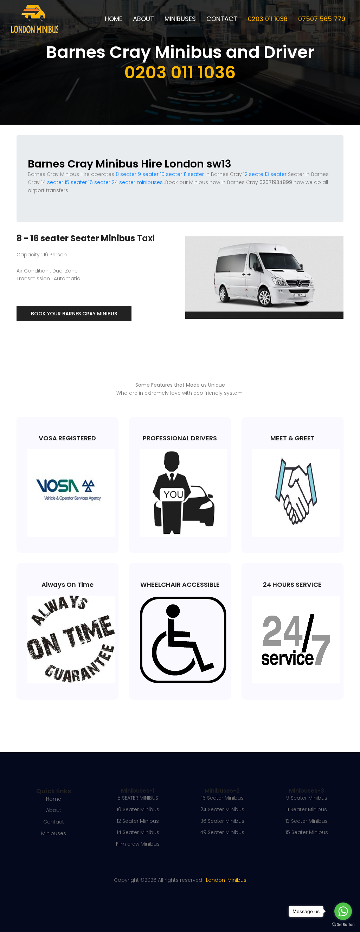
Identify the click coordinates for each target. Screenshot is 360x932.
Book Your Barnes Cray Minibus (74, 313)
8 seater (126, 174)
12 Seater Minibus (138, 821)
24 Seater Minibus (222, 809)
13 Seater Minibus (306, 821)
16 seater (99, 182)
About (143, 18)
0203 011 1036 (268, 18)
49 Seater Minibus (222, 832)
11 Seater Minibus (306, 809)
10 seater (171, 174)
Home (113, 18)
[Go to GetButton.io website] (343, 925)
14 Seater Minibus (138, 832)
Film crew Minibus (138, 843)
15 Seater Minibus (306, 832)
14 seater (52, 182)
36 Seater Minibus (222, 821)
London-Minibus (226, 880)
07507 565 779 (321, 18)
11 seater (194, 174)
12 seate (253, 174)
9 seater (148, 174)
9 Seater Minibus (306, 797)
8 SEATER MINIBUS (137, 797)
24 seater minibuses (136, 182)
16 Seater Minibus (222, 797)
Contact (221, 18)
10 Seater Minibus (138, 809)
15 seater (76, 182)
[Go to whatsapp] (343, 911)
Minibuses (180, 18)
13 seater (276, 174)
